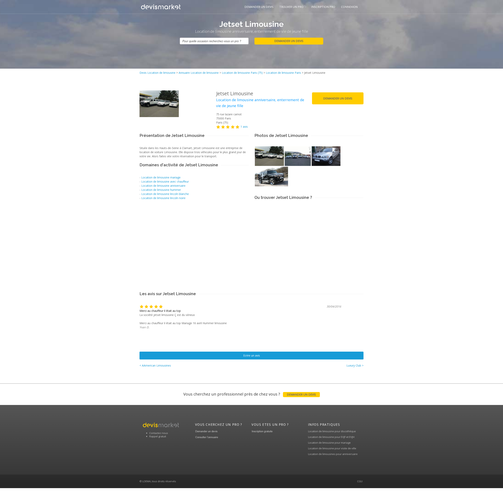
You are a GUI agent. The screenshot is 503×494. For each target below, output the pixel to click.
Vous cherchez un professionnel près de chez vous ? (249, 394)
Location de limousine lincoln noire (163, 198)
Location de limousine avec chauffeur (165, 181)
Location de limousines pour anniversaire (333, 454)
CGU (360, 481)
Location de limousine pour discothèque (332, 431)
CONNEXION (349, 7)
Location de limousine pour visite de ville (332, 448)
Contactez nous (158, 433)
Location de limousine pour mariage (329, 442)
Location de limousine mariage (161, 177)
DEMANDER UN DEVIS (259, 7)
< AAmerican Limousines (155, 365)
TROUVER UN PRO (291, 7)
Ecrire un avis (251, 355)
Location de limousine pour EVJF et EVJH (331, 437)
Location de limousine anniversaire (163, 185)
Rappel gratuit (157, 436)
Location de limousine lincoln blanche (165, 194)
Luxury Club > (354, 365)
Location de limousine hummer (161, 190)
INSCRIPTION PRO (323, 7)
